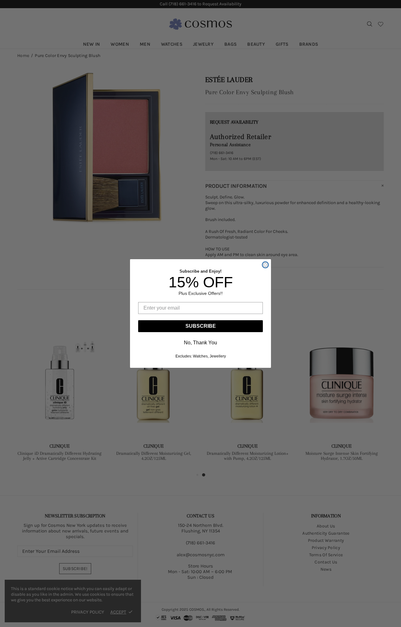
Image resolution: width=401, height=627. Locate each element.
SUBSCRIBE (200, 326)
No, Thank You (200, 342)
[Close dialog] (265, 265)
